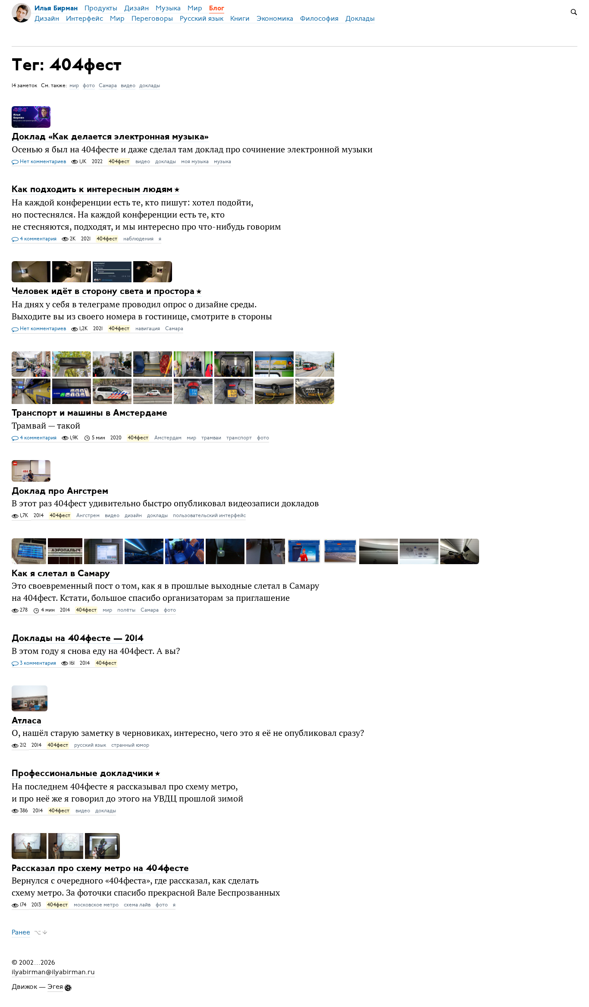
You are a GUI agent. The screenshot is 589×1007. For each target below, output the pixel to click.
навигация (147, 328)
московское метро (96, 904)
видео (128, 85)
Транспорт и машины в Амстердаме (89, 413)
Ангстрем (88, 515)
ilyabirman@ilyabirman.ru (53, 972)
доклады (149, 85)
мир (74, 85)
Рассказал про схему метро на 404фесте (100, 868)
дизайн (133, 515)
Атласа (26, 720)
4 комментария (37, 238)
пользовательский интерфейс (209, 515)
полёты (126, 609)
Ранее (21, 932)
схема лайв (137, 904)
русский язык (90, 745)
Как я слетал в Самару (61, 573)
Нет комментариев (42, 161)
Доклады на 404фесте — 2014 (77, 638)
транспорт (239, 437)
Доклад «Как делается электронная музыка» (110, 137)
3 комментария (37, 663)
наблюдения (138, 238)
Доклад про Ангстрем (60, 491)
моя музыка (195, 161)
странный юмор (130, 745)
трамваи (211, 437)
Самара (108, 85)
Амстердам (168, 437)
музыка (222, 161)
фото (89, 85)
